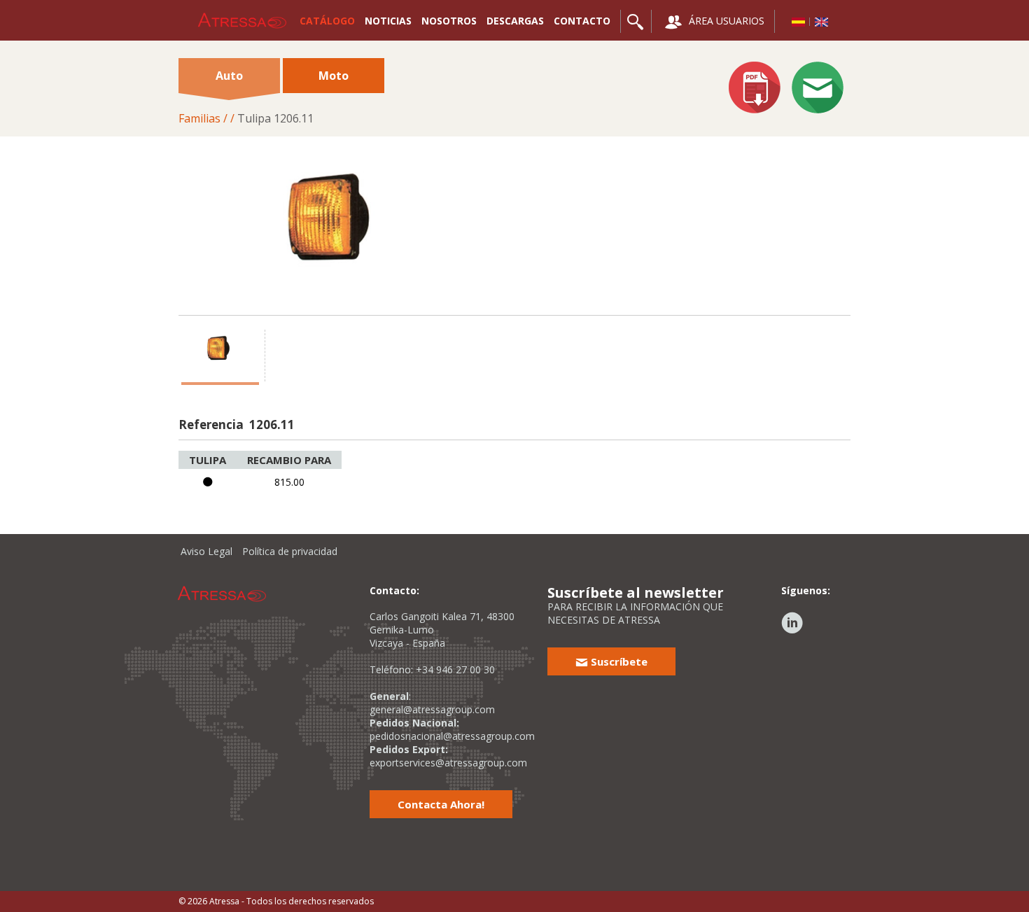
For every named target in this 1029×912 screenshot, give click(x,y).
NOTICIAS (388, 20)
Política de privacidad (289, 551)
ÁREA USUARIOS (725, 20)
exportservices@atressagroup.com (448, 762)
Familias (199, 118)
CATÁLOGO (327, 20)
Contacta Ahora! (441, 804)
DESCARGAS (515, 20)
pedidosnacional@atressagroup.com (452, 736)
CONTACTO (582, 20)
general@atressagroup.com (432, 709)
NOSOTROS (449, 20)
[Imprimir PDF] (754, 89)
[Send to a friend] (818, 89)
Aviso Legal (206, 551)
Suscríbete (618, 661)
